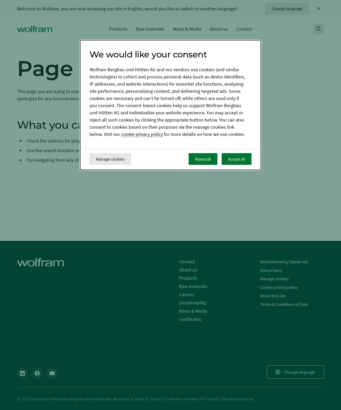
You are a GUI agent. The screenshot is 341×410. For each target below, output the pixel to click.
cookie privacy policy (142, 134)
